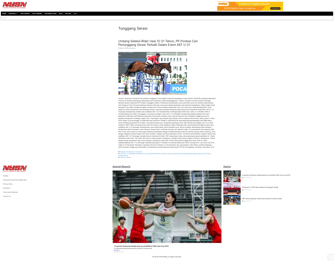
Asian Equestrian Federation (152, 153)
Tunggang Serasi (123, 155)
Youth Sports (138, 151)
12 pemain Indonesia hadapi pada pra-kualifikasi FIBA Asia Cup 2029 (141, 246)
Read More (116, 250)
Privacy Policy (8, 184)
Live (75, 13)
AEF (121, 153)
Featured (122, 151)
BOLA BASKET (25, 13)
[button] (13, 14)
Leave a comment (125, 157)
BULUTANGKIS (37, 13)
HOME (4, 13)
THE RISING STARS (50, 13)
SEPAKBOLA (13, 13)
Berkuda (163, 153)
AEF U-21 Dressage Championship (133, 153)
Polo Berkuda (130, 151)
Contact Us (7, 196)
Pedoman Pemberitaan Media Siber (15, 180)
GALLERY (68, 13)
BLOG (61, 13)
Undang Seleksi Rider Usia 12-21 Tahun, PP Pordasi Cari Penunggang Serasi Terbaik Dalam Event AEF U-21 (158, 42)
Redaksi (5, 176)
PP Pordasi (207, 153)
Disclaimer (6, 188)
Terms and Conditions (10, 192)
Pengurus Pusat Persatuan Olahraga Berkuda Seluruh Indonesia (185, 153)
